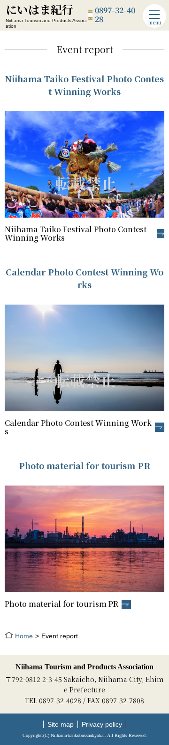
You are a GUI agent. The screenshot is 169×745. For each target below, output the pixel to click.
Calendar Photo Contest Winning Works (78, 427)
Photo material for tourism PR (61, 604)
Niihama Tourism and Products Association (84, 667)
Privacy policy (102, 724)
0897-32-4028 (115, 15)
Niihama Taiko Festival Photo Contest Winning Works (75, 234)
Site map (60, 724)
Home (24, 636)
